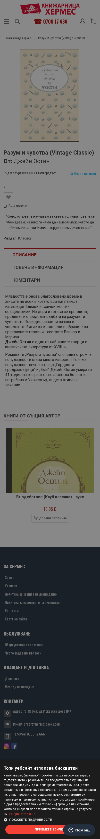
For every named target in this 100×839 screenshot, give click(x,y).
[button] (50, 820)
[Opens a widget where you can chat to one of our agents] (79, 830)
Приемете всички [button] (50, 829)
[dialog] (50, 799)
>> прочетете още (22, 814)
